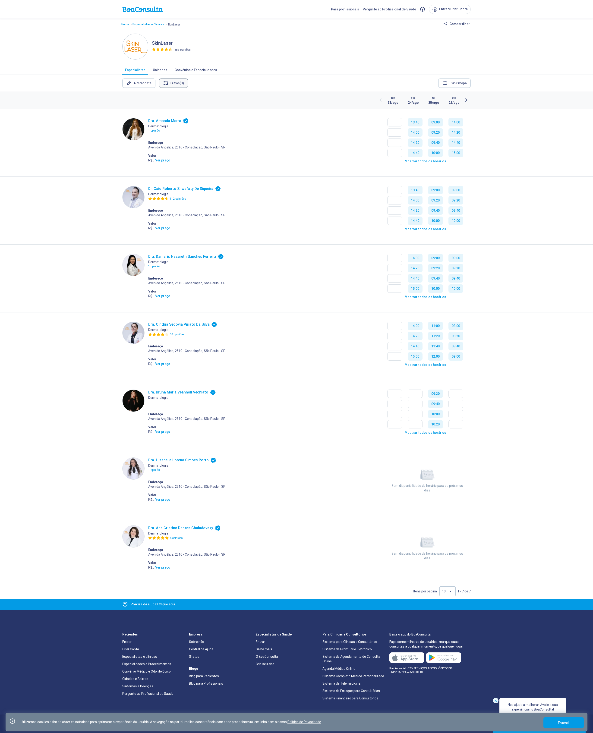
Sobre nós (196, 642)
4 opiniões (176, 538)
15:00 (456, 153)
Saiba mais (264, 649)
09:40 (435, 143)
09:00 (435, 122)
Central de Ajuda (201, 649)
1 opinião (154, 130)
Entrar (127, 642)
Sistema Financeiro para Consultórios (350, 698)
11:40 (435, 346)
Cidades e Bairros (135, 679)
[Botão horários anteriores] (380, 100)
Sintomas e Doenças (137, 686)
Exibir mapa (458, 83)
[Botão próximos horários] (466, 100)
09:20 (435, 132)
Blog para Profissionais (206, 683)
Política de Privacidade (304, 722)
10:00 (435, 153)
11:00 (435, 326)
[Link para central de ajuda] (125, 604)
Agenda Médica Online (338, 668)
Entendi (563, 723)
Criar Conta (130, 649)
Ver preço (162, 160)
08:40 (456, 346)
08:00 (456, 326)
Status (194, 656)
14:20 (415, 143)
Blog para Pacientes (204, 676)
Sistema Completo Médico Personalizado (353, 676)
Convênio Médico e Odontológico (146, 671)
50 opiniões (177, 334)
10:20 (435, 424)
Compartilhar (459, 24)
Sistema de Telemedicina (341, 683)
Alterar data (142, 83)
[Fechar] (495, 700)
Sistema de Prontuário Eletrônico (347, 649)
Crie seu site (265, 664)
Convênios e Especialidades (196, 70)
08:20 (456, 336)
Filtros (177, 83)
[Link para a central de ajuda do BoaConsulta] (422, 9)
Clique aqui (153, 604)
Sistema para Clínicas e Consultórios (349, 642)
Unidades (160, 70)
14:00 (415, 132)
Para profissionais (345, 9)
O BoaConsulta (267, 656)
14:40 (415, 153)
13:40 (415, 122)
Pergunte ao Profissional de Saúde (389, 9)
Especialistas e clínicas (139, 656)
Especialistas (135, 70)
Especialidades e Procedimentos (146, 664)
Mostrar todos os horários (425, 161)
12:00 (435, 356)
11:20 (435, 336)
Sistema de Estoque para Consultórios (351, 691)
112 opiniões (178, 198)
